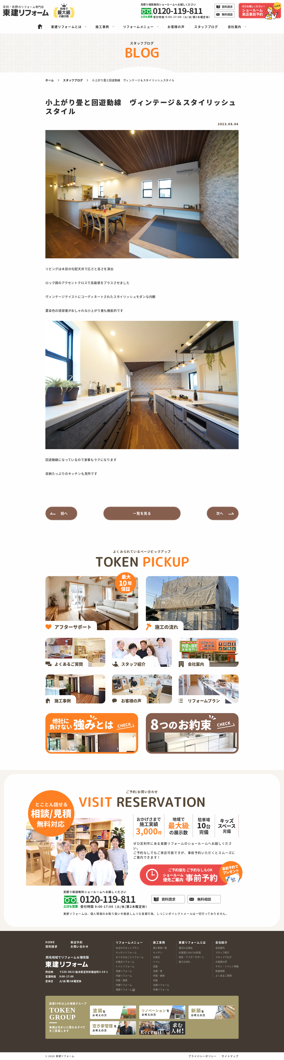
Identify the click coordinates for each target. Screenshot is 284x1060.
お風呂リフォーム (125, 961)
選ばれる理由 (186, 947)
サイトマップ (230, 1056)
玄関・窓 (157, 971)
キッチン (157, 952)
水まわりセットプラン (127, 947)
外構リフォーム (124, 984)
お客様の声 (221, 961)
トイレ (156, 961)
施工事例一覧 (160, 947)
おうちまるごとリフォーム (130, 957)
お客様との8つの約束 (190, 952)
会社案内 (220, 947)
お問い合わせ (80, 946)
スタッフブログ (223, 957)
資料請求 (51, 946)
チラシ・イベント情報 (227, 966)
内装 (155, 980)
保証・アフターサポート (191, 957)
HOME (50, 942)
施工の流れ (184, 961)
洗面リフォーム (124, 971)
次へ (220, 513)
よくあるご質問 (223, 975)
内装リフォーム (124, 975)
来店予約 (76, 942)
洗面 (155, 966)
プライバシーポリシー (202, 1056)
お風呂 (156, 957)
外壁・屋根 (121, 980)
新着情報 (220, 971)
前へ (64, 513)
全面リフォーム (161, 984)
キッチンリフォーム (126, 952)
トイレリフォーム (125, 966)
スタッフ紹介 (222, 952)
